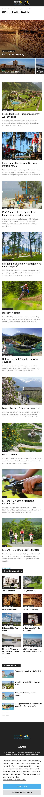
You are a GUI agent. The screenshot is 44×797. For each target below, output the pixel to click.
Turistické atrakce (8, 51)
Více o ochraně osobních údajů (14, 780)
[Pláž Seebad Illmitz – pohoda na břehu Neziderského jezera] (22, 195)
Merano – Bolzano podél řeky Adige (20, 550)
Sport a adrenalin (31, 16)
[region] (22, 776)
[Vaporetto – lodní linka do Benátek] (8, 674)
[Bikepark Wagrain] (22, 295)
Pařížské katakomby (30, 609)
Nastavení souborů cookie (22, 792)
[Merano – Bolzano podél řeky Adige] (22, 532)
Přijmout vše (22, 786)
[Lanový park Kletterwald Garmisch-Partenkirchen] (22, 146)
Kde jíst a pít (6, 16)
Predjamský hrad (29, 591)
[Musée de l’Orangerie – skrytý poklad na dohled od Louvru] (11, 640)
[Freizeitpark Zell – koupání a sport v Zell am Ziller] (22, 96)
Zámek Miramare (8, 591)
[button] (3, 3)
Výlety (4, 404)
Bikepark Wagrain (11, 312)
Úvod (4, 9)
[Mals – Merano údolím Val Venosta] (22, 391)
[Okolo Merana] (22, 437)
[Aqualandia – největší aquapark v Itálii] (8, 685)
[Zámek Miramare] (11, 582)
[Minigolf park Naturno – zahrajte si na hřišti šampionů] (22, 246)
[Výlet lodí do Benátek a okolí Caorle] (8, 696)
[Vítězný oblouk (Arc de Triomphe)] (32, 619)
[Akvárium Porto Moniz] (17, 67)
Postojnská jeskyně (9, 609)
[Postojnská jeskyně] (11, 600)
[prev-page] (3, 658)
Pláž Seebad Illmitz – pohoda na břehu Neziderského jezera (19, 213)
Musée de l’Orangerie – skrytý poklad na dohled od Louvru (11, 651)
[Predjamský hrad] (32, 582)
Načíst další (6, 568)
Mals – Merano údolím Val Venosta (20, 408)
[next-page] (7, 658)
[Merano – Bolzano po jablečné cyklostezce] (22, 483)
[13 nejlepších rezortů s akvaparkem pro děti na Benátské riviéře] (8, 706)
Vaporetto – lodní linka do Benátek (28, 671)
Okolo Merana (9, 454)
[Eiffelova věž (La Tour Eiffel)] (11, 619)
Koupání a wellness (18, 16)
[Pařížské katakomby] (22, 39)
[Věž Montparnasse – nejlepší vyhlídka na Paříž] (32, 640)
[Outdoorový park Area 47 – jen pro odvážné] (22, 342)
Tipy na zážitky (12, 9)
